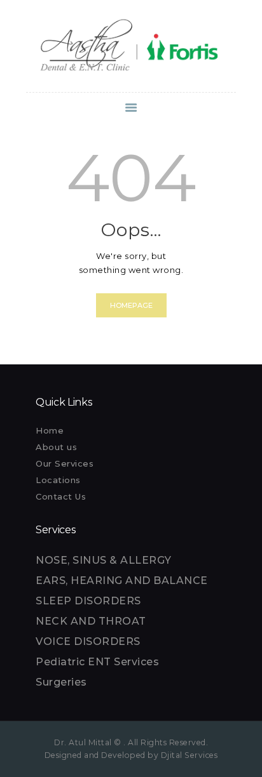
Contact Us (61, 496)
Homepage (131, 305)
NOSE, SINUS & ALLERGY (104, 560)
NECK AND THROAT (91, 621)
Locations (58, 480)
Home (50, 430)
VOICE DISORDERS (88, 641)
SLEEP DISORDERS (88, 601)
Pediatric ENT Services (97, 662)
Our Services (64, 463)
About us (56, 447)
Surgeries (61, 682)
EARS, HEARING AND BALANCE (122, 580)
